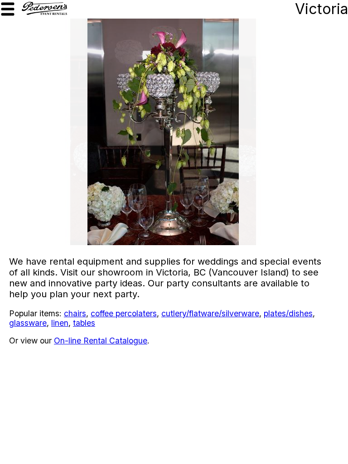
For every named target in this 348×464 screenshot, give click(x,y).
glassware (28, 323)
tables (84, 323)
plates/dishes (288, 313)
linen (59, 323)
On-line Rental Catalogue (100, 340)
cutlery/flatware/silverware (210, 313)
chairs (75, 313)
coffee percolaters (124, 313)
